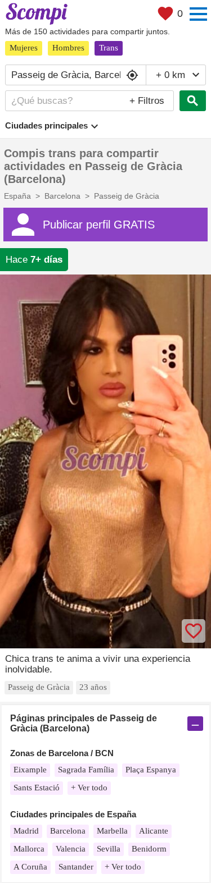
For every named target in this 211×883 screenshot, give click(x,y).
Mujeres (24, 47)
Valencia (71, 848)
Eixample (30, 769)
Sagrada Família (86, 769)
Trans (108, 47)
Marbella (112, 830)
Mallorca (29, 848)
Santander (76, 866)
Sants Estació (37, 787)
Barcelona (68, 830)
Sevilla (108, 848)
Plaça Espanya (150, 769)
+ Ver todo (89, 787)
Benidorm (149, 848)
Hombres (68, 47)
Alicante (153, 830)
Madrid (26, 830)
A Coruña (30, 866)
